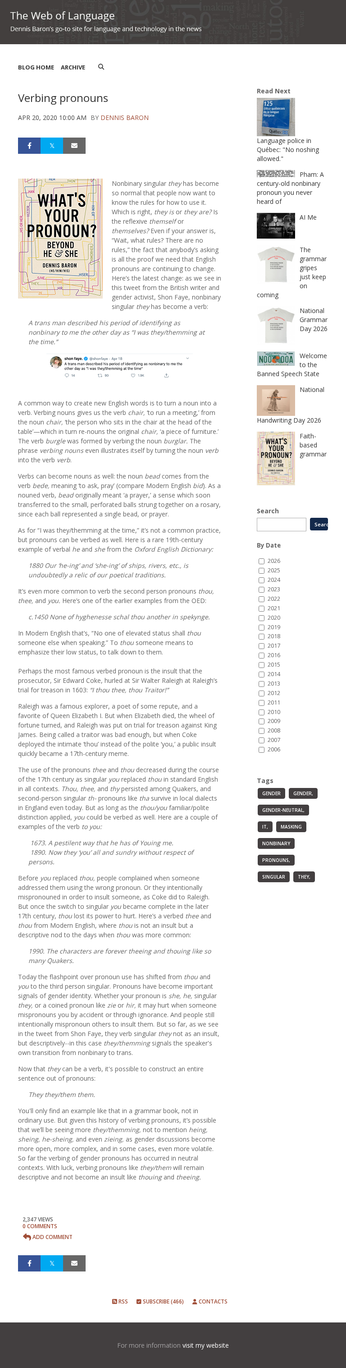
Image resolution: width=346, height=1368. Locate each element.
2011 (274, 702)
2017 (274, 645)
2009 (274, 721)
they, (304, 877)
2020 (274, 618)
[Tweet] (52, 146)
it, (265, 827)
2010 (274, 712)
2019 (274, 627)
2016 (274, 655)
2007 (274, 740)
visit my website (205, 1345)
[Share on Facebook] (29, 146)
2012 (274, 693)
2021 (274, 608)
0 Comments (40, 1226)
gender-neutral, (283, 810)
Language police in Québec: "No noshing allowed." (288, 149)
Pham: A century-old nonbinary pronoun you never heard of (290, 188)
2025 (274, 570)
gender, (303, 793)
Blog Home (36, 67)
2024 (274, 580)
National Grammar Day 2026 (314, 319)
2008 (274, 730)
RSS (122, 1301)
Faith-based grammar (313, 445)
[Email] (74, 146)
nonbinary (276, 843)
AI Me (308, 217)
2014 (274, 674)
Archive (73, 67)
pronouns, (276, 860)
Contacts (212, 1301)
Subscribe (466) (162, 1301)
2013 (274, 683)
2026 (274, 561)
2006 (274, 749)
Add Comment (52, 1237)
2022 (274, 599)
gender (271, 793)
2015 (274, 664)
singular (273, 877)
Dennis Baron (124, 117)
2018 (274, 636)
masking (291, 827)
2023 (274, 589)
